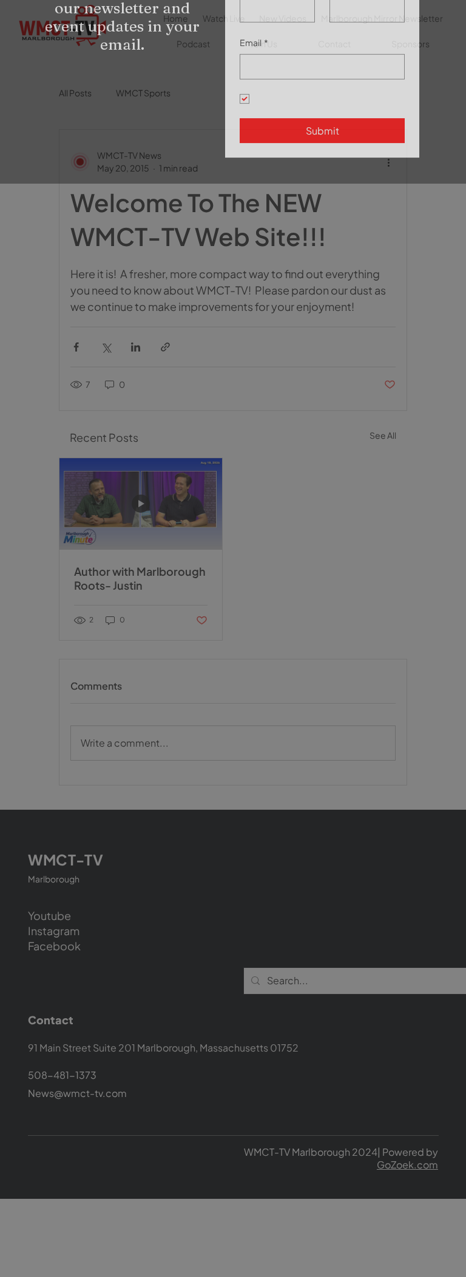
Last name (349, 46)
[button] (442, 18)
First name (260, 46)
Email (254, 103)
